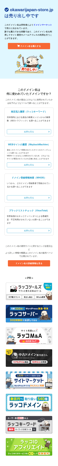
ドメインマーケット (43, 25)
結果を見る (29, 132)
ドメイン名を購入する (30, 46)
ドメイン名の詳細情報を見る (28, 263)
